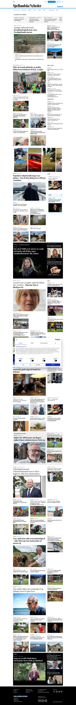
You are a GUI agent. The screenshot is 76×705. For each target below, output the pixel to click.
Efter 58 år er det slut (35, 228)
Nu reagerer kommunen (20, 620)
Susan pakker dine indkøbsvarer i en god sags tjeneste (20, 502)
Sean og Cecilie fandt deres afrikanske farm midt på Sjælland (19, 116)
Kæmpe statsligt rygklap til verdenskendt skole (54, 589)
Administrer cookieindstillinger (43, 692)
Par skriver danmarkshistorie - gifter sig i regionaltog (20, 132)
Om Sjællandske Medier (42, 689)
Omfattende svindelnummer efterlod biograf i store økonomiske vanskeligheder (54, 539)
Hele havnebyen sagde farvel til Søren (54, 451)
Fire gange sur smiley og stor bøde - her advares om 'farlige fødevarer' (54, 638)
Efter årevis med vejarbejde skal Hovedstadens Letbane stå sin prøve (37, 521)
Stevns (31, 227)
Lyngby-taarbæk (16, 65)
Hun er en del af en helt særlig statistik (37, 620)
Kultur (35, 113)
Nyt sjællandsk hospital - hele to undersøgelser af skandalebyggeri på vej (54, 95)
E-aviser (45, 1)
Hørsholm (49, 106)
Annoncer (15, 692)
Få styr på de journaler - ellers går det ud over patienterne (37, 419)
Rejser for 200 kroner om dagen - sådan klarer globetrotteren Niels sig (53, 28)
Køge (14, 416)
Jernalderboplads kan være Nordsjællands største (25, 30)
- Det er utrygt (20, 98)
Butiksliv (17, 416)
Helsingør (49, 25)
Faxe (14, 208)
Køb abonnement (52, 1)
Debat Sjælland (55, 176)
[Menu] (62, 2)
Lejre (14, 95)
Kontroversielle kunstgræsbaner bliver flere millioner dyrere (29, 56)
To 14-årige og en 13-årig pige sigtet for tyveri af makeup (34, 20)
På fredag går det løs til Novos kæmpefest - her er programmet (54, 90)
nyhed (52, 72)
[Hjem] (14, 2)
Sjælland (50, 176)
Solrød (14, 280)
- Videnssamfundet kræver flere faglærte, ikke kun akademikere (26, 471)
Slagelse (31, 208)
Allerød (15, 25)
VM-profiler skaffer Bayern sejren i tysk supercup (53, 119)
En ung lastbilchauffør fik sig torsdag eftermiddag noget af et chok (54, 79)
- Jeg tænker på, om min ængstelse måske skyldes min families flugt (37, 132)
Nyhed (19, 25)
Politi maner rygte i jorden (54, 74)
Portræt (18, 113)
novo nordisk (53, 88)
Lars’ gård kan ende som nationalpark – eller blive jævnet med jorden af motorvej (29, 541)
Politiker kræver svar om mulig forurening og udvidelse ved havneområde (38, 334)
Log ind (58, 1)
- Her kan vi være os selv (20, 211)
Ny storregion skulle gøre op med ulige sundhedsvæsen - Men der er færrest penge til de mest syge (37, 401)
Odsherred (32, 416)
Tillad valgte (38, 364)
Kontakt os (28, 692)
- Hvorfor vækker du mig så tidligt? (54, 85)
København (49, 126)
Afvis (23, 364)
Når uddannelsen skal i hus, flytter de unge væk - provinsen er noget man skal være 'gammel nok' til (54, 657)
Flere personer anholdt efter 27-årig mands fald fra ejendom (54, 115)
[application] (21, 123)
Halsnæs (48, 449)
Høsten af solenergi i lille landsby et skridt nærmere (54, 673)
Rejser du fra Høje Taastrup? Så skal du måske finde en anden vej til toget (20, 316)
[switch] (32, 360)
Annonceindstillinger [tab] (44, 343)
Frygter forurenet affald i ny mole (53, 501)
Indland (36, 518)
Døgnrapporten (22, 17)
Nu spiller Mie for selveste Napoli (54, 435)
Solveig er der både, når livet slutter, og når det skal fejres (20, 229)
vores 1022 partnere (22, 348)
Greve (48, 82)
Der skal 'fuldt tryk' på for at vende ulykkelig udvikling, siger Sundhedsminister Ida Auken (29, 251)
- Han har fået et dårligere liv (28, 285)
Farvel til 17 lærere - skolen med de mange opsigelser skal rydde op (54, 200)
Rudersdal (15, 499)
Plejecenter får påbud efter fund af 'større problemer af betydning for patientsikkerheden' (37, 211)
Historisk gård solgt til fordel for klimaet (27, 370)
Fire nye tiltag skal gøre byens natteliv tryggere (37, 571)
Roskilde (48, 72)
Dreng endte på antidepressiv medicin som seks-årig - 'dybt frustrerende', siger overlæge (54, 263)
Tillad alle (53, 364)
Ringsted (45, 17)
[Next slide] (61, 160)
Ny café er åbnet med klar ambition (19, 419)
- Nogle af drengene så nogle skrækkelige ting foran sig (37, 502)
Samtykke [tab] (20, 343)
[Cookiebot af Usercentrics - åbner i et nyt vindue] (55, 339)
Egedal (14, 367)
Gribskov (31, 129)
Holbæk (31, 113)
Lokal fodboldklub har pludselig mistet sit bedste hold (19, 521)
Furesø (14, 397)
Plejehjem (36, 208)
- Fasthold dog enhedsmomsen (53, 179)
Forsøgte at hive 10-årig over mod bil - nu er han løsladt (20, 205)
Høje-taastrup (15, 313)
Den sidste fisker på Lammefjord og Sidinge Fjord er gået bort (28, 590)
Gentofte (14, 173)
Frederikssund (16, 17)
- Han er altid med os (37, 115)
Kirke (34, 227)
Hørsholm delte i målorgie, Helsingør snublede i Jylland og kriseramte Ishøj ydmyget (54, 109)
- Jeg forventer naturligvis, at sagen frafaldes (54, 46)
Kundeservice (16, 689)
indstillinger (57, 351)
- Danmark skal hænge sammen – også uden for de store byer (55, 370)
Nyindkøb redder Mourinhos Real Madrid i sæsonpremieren (55, 104)
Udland (48, 122)
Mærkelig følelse (54, 129)
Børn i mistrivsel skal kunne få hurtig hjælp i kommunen (54, 246)
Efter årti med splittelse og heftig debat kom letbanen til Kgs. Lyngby (28, 68)
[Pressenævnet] (42, 700)
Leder (54, 198)
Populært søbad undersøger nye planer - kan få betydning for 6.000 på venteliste (29, 178)
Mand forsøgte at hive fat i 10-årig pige (55, 70)
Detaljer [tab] (32, 343)
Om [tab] (55, 343)
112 (50, 82)
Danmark (49, 101)
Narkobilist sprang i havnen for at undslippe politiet (37, 638)
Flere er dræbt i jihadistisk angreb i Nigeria (55, 124)
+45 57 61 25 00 (19, 701)
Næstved (30, 17)
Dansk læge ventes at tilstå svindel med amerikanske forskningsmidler (54, 419)
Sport (52, 101)
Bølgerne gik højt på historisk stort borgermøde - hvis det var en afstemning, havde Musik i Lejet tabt (20, 638)
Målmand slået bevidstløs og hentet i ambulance (54, 572)
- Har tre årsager (20, 400)
